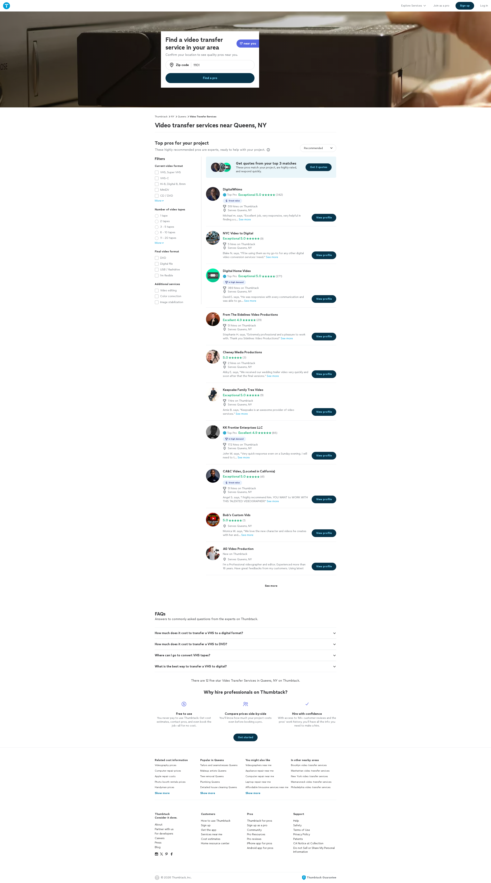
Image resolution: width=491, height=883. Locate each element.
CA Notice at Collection (308, 843)
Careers (160, 838)
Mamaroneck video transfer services (311, 782)
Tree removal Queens (212, 776)
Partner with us (164, 829)
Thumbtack (161, 116)
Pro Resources (256, 834)
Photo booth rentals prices (170, 782)
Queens (182, 116)
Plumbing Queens (210, 782)
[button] (230, 195)
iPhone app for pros (259, 843)
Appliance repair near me (260, 770)
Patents (298, 839)
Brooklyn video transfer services (309, 765)
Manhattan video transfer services (310, 770)
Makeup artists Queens (213, 770)
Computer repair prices (168, 770)
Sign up (206, 825)
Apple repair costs (165, 776)
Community (254, 830)
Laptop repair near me (258, 782)
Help (296, 820)
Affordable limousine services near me (267, 787)
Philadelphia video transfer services (310, 787)
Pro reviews (254, 839)
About (158, 824)
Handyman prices (164, 787)
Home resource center (215, 843)
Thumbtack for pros (259, 820)
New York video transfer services (309, 776)
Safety (297, 825)
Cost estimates (210, 839)
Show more (162, 793)
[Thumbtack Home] (6, 5)
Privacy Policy (301, 834)
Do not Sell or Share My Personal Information (314, 849)
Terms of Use (301, 830)
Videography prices (165, 765)
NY (172, 116)
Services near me (211, 834)
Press (158, 842)
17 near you (248, 43)
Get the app (208, 830)
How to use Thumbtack (215, 820)
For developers (164, 833)
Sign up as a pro (257, 825)
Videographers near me (258, 765)
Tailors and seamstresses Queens (218, 765)
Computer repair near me (260, 776)
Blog (158, 847)
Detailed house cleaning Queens (218, 787)
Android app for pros (260, 848)
